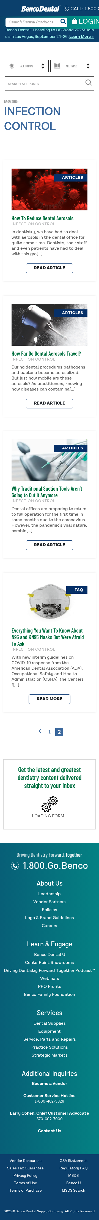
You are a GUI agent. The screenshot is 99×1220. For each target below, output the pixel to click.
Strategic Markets (50, 1055)
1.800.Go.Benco (55, 865)
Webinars (49, 978)
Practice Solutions (49, 1047)
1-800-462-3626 (49, 1101)
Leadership (49, 894)
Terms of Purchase (25, 1190)
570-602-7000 (50, 1119)
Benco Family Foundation (49, 994)
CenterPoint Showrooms (49, 962)
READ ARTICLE (49, 268)
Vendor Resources (26, 1160)
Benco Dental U (49, 954)
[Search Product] (63, 22)
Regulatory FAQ (73, 1168)
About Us (50, 883)
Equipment (49, 1031)
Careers (49, 926)
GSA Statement (73, 1160)
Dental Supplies (50, 1023)
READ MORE (49, 699)
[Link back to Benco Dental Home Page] (49, 854)
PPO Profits (49, 986)
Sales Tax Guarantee (25, 1168)
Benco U (73, 1183)
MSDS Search (73, 1190)
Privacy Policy (25, 1175)
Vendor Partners (49, 902)
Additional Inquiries (49, 1073)
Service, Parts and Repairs (49, 1039)
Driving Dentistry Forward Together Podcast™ (49, 970)
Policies (49, 910)
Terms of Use (25, 1183)
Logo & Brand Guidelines (49, 918)
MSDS (73, 1175)
